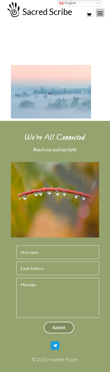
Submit (58, 327)
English (70, 3)
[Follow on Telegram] (55, 345)
